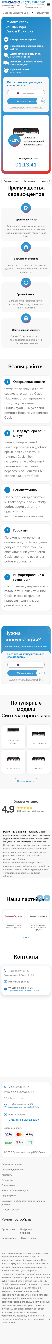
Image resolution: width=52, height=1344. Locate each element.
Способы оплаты (10, 1209)
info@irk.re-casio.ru (18, 981)
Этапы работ (30, 181)
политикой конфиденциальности (31, 109)
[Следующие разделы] (49, 181)
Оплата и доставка (12, 1169)
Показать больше (26, 781)
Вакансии (7, 1180)
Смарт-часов (28, 1237)
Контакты (6, 1174)
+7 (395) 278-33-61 (33, 2)
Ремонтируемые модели (15, 1190)
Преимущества (11, 181)
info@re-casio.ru (17, 1098)
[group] (13, 919)
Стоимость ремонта (12, 1164)
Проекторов (8, 1229)
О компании (8, 1185)
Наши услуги (8, 1195)
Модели (45, 181)
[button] (40, 898)
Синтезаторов (9, 1237)
